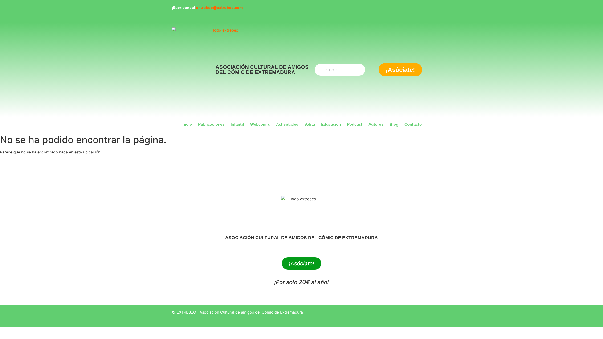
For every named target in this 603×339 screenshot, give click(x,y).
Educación (331, 124)
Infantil (237, 124)
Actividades (287, 124)
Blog (394, 124)
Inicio (186, 124)
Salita (309, 124)
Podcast (354, 124)
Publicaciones (211, 124)
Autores (375, 124)
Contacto (413, 124)
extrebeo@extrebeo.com (219, 7)
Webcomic (260, 124)
